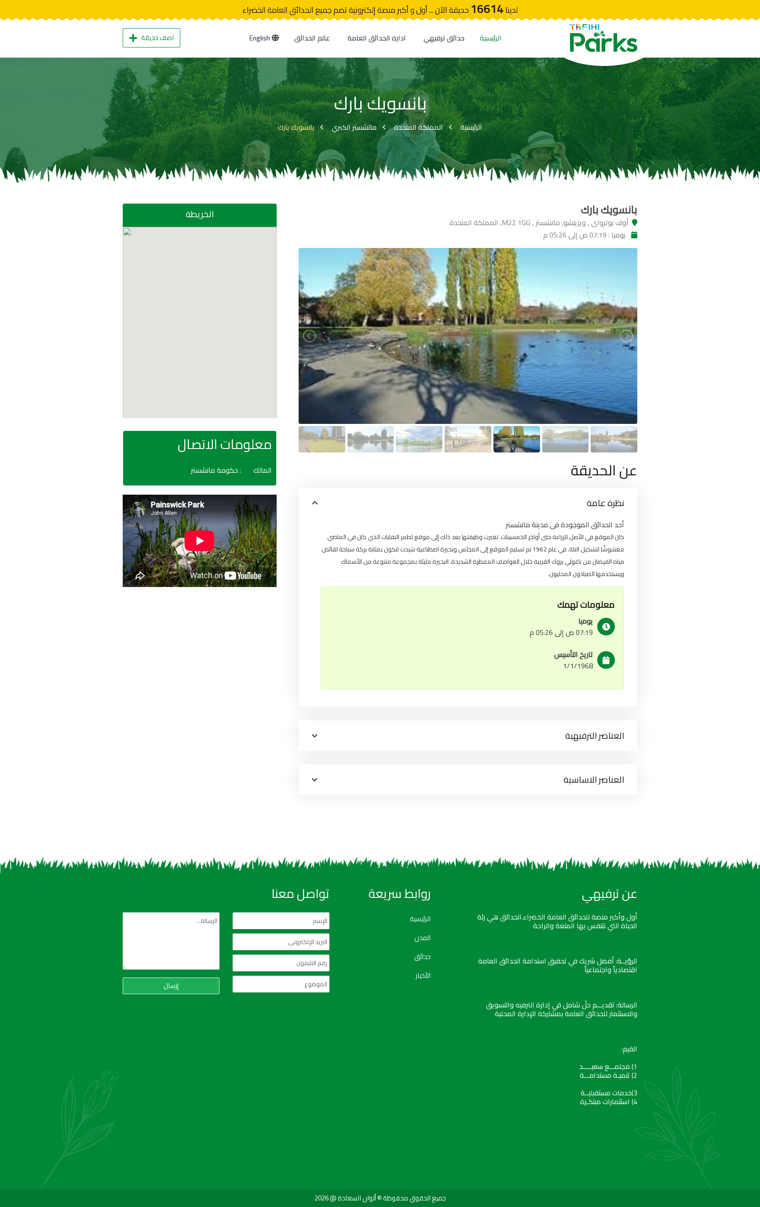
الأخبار (423, 975)
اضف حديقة (157, 37)
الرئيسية (490, 37)
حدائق (422, 956)
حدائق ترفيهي (444, 37)
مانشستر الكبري (354, 127)
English (260, 37)
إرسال (171, 985)
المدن (422, 938)
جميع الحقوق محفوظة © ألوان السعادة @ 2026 (380, 1198)
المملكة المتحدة (418, 127)
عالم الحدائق (312, 37)
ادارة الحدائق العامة (376, 37)
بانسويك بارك (296, 127)
